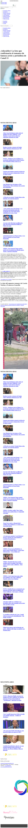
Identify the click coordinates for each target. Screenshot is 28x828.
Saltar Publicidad (14, 0)
